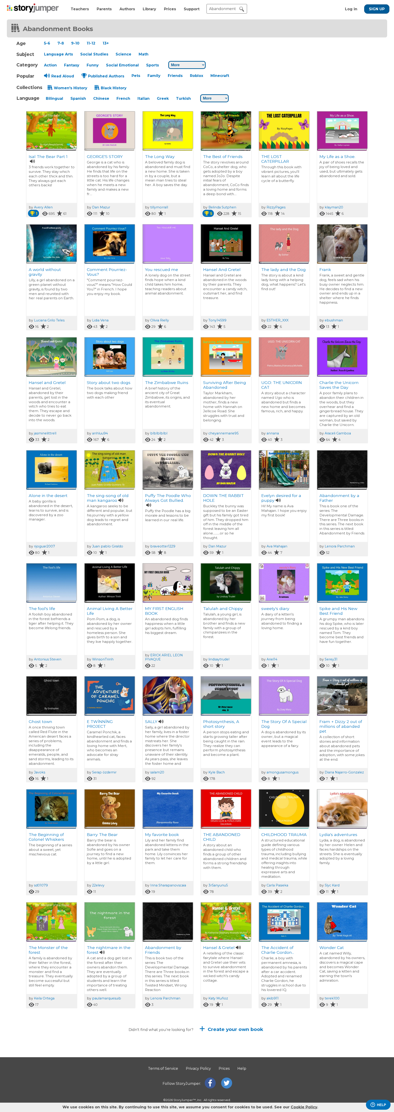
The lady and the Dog (283, 269)
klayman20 (334, 207)
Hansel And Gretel (222, 269)
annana (273, 433)
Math (143, 54)
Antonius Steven (47, 659)
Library (149, 9)
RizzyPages (276, 207)
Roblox (196, 76)
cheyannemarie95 (223, 433)
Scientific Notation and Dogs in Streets (339, 1063)
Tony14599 (217, 320)
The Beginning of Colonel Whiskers (46, 837)
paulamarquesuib (106, 998)
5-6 (47, 43)
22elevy (98, 885)
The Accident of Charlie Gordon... (277, 950)
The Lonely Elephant (224, 1060)
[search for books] (241, 9)
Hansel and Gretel (47, 382)
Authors (127, 9)
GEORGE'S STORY (105, 156)
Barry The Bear (102, 834)
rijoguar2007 (44, 546)
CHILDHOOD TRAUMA (284, 834)
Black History (114, 88)
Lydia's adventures (338, 834)
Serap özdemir (104, 772)
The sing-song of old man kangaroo (108, 498)
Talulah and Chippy (223, 608)
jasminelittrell (45, 433)
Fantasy (71, 65)
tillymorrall (159, 207)
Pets (136, 76)
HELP (381, 1105)
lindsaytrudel (218, 659)
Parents (104, 9)
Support (192, 9)
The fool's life (42, 608)
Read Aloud (62, 76)
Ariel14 (272, 659)
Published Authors (106, 76)
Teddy (267, 1060)
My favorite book (162, 834)
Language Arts (58, 54)
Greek (163, 98)
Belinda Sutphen (222, 207)
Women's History (70, 88)
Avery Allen (43, 207)
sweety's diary (275, 608)
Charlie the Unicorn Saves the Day (339, 385)
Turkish (183, 98)
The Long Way (160, 156)
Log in (351, 9)
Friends (175, 76)
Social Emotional (122, 65)
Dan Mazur (101, 207)
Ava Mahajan (277, 546)
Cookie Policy (304, 1107)
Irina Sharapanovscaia (168, 885)
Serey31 (331, 659)
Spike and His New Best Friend (338, 611)
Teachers (80, 9)
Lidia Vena (100, 320)
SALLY (151, 721)
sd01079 (41, 885)
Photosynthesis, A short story (221, 724)
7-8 (60, 43)
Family (154, 76)
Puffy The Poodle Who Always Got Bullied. (168, 498)
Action (50, 65)
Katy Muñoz (218, 998)
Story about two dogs (108, 382)
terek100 (332, 998)
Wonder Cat (331, 947)
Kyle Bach (216, 772)
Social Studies (94, 54)
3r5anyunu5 (218, 885)
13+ (106, 43)
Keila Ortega (44, 998)
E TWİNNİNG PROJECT (100, 724)
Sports (152, 65)
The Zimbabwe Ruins (166, 382)
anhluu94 (100, 433)
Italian (143, 98)
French (123, 98)
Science (123, 54)
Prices (170, 9)
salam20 (157, 772)
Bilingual (54, 98)
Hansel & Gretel (219, 947)
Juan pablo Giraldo (107, 546)
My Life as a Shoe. (337, 156)
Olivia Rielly (159, 320)
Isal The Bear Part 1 (48, 156)
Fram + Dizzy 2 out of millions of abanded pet (340, 726)
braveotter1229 (162, 546)
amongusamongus (282, 772)
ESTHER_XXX (277, 320)
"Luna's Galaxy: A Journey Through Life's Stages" (46, 1065)
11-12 (91, 43)
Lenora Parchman (340, 546)
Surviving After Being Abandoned (224, 385)
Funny (93, 65)
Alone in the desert (48, 495)
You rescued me (161, 269)
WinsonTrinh (103, 659)
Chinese (101, 98)
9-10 (75, 43)
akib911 (273, 998)
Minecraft (219, 76)
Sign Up (377, 9)
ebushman (334, 320)
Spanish (78, 98)
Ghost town (40, 721)
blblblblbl (158, 433)
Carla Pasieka (277, 885)
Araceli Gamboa (338, 433)
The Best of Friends (224, 156)
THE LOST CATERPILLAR (275, 159)
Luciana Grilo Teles (49, 320)
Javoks (39, 772)
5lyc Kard (332, 885)
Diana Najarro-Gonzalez (344, 772)
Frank (325, 269)
